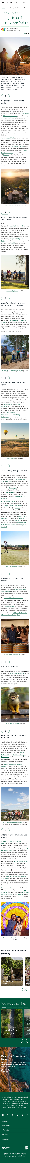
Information (6, 1130)
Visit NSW (5, 1121)
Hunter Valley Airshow (21, 861)
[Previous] (21, 989)
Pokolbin (12, 243)
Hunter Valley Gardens (8, 888)
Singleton (6, 155)
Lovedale (17, 508)
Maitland (17, 520)
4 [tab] (20, 1007)
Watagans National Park (10, 116)
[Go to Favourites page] (27, 2)
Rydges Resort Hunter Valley (13, 505)
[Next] (25, 989)
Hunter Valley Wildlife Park (17, 673)
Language (5, 1139)
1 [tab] (4, 1007)
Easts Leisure (23, 518)
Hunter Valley (24, 113)
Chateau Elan (9, 492)
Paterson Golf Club (11, 525)
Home (3, 8)
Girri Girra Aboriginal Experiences (12, 822)
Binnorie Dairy (9, 606)
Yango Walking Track (17, 146)
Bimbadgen (12, 488)
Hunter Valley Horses (12, 291)
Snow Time (19, 894)
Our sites (5, 1134)
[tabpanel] (15, 56)
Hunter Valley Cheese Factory (13, 598)
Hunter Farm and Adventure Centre (12, 370)
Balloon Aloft (8, 404)
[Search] (24, 3)
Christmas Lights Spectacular (11, 938)
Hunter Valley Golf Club (8, 501)
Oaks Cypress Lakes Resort (12, 566)
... (8, 8)
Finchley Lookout (9, 205)
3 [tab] (15, 1007)
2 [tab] (9, 1007)
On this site (6, 1126)
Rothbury (9, 481)
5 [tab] (26, 1007)
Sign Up (5, 1071)
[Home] (10, 2)
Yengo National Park (7, 138)
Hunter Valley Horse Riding (17, 226)
